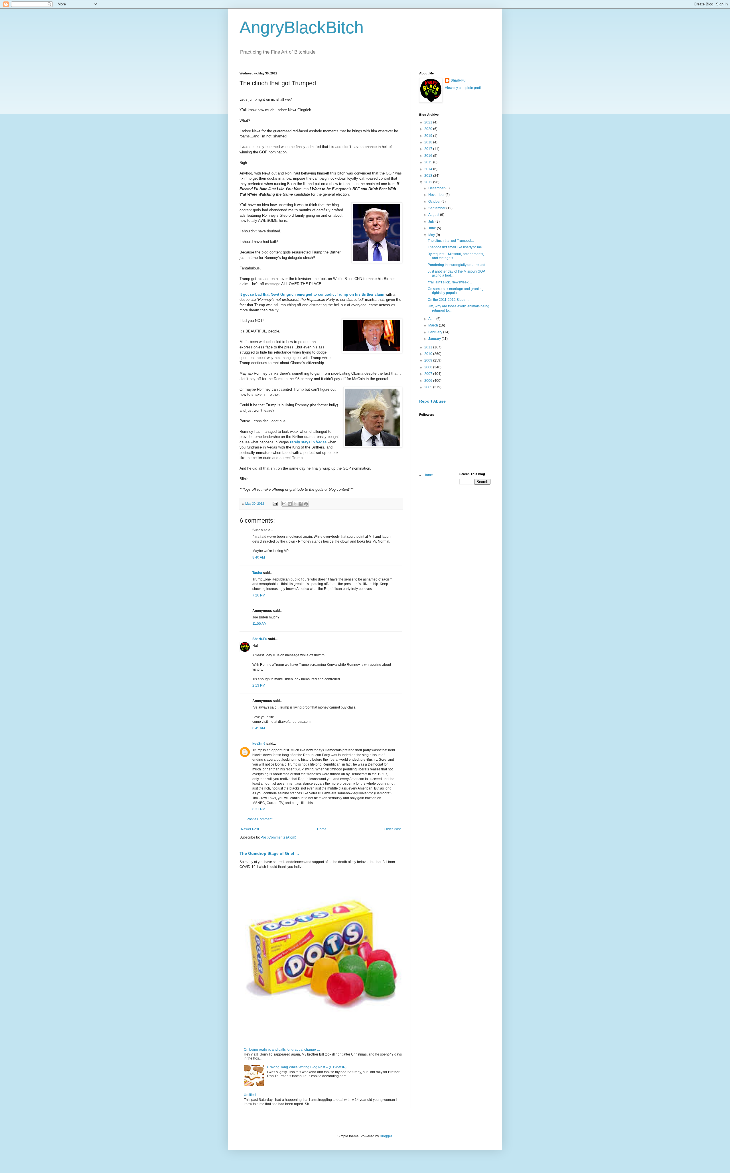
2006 (428, 381)
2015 (428, 162)
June (432, 228)
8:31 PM (258, 809)
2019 (428, 136)
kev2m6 (258, 744)
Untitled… (251, 1095)
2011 (428, 347)
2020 (428, 129)
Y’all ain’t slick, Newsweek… (450, 282)
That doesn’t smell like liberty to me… (456, 247)
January (435, 339)
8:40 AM (258, 557)
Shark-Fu (259, 639)
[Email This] (284, 504)
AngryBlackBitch (302, 27)
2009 (428, 360)
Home (322, 829)
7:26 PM (258, 595)
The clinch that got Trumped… (451, 241)
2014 (428, 169)
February (435, 332)
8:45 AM (258, 728)
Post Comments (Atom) (278, 837)
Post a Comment (259, 819)
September (437, 208)
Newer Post (250, 829)
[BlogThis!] (290, 504)
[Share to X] (295, 504)
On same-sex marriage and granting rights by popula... (456, 291)
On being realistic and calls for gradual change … (282, 1050)
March (433, 325)
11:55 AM (259, 624)
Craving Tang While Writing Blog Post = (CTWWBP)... (308, 1067)
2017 (428, 149)
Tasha (257, 573)
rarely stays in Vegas (308, 442)
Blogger (386, 1136)
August (434, 215)
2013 (428, 176)
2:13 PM (258, 685)
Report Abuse (432, 401)
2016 (428, 156)
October (434, 202)
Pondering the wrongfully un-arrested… (458, 265)
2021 (428, 122)
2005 (428, 387)
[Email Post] (275, 503)
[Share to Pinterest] (306, 504)
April (432, 319)
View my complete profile (464, 88)
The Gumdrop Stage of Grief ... (269, 853)
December (436, 188)
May (432, 235)
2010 (428, 354)
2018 (428, 142)
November (436, 195)
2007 (428, 374)
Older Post (392, 829)
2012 (428, 182)
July (431, 222)
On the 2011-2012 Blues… (448, 300)
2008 (428, 367)
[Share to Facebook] (300, 504)
